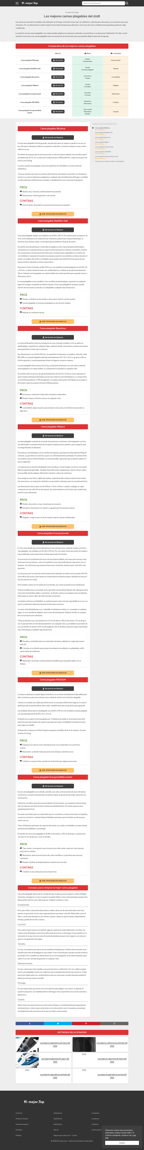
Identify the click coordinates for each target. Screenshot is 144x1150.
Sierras (56, 1130)
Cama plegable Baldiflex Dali (103, 132)
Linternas (19, 1113)
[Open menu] (17, 3)
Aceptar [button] (122, 1143)
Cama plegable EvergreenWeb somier (106, 156)
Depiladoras (58, 1119)
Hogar (77, 12)
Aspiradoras (58, 1124)
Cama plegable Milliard (102, 142)
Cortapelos (95, 1113)
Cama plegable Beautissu (103, 137)
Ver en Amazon (99, 129)
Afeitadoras (58, 1113)
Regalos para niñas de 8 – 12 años (65, 1135)
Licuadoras (95, 1119)
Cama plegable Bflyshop (102, 128)
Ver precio (59, 60)
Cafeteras (95, 1124)
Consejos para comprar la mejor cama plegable (109, 161)
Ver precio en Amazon (54, 137)
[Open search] (126, 3)
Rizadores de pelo (22, 1119)
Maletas (18, 1135)
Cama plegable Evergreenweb (104, 147)
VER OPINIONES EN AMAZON (54, 214)
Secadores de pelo (22, 1124)
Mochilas (19, 1130)
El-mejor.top (69, 12)
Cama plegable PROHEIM (103, 152)
